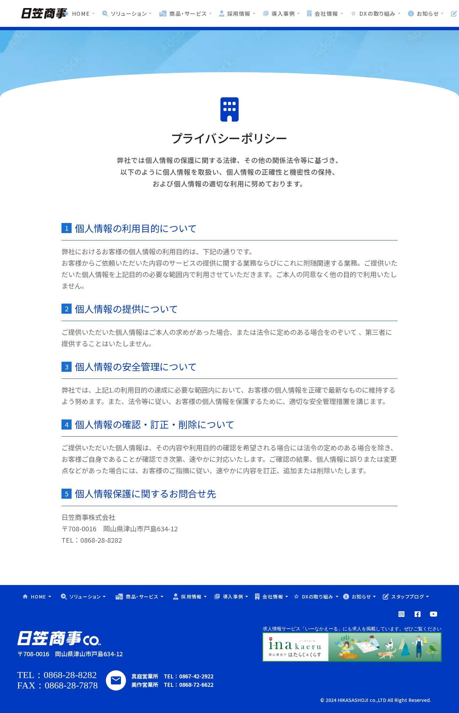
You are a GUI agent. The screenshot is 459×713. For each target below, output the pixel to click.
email (116, 680)
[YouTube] (401, 614)
